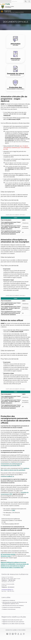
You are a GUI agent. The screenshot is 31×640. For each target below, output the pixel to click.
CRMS (13, 510)
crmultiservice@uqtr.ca (7, 589)
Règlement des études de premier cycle (12, 619)
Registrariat (7, 11)
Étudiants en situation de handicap (11, 607)
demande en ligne (6, 556)
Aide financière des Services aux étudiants (13, 605)
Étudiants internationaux (8, 609)
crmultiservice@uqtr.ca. (7, 476)
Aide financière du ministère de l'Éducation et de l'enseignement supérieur (14, 603)
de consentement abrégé (8, 554)
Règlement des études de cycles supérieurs (13, 621)
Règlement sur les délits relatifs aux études (13, 623)
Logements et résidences (8, 600)
